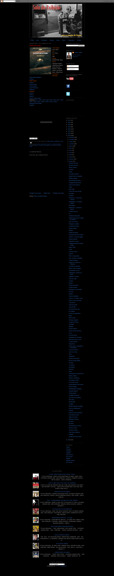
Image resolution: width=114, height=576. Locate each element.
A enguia (71, 281)
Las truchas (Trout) (73, 382)
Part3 (43, 100)
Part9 (30, 101)
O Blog (32, 40)
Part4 (47, 100)
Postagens (71, 66)
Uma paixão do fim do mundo (76, 234)
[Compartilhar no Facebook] (35, 138)
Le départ (71, 404)
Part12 (42, 101)
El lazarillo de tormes (74, 414)
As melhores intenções (74, 266)
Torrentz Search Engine (35, 98)
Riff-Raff (71, 230)
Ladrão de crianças (73, 232)
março (71, 157)
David (70, 371)
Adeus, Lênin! (72, 247)
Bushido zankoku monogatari (76, 406)
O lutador (71, 169)
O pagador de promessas (75, 182)
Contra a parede (73, 228)
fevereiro (71, 159)
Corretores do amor (62, 552)
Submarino (32, 89)
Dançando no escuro (74, 241)
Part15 (55, 101)
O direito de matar (73, 430)
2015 (69, 124)
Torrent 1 (31, 93)
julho (70, 148)
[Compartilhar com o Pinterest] (36, 138)
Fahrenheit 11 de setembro (75, 289)
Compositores (71, 40)
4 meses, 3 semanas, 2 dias (76, 298)
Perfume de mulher (73, 285)
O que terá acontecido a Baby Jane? (62, 474)
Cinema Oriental (33, 145)
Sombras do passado (74, 358)
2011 (69, 133)
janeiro (71, 161)
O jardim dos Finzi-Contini (75, 436)
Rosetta (71, 283)
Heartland (71, 369)
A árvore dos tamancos (74, 184)
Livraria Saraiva (33, 86)
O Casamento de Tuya (74, 309)
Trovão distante (72, 393)
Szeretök (71, 362)
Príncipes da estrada (62, 491)
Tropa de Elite (72, 307)
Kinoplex (68, 458)
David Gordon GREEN (62, 535)
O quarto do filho (73, 287)
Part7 (58, 100)
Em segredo (72, 311)
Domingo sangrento (73, 320)
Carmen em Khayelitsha (74, 313)
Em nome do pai (73, 335)
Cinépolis (68, 452)
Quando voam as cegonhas (75, 176)
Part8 (61, 100)
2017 (69, 120)
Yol (69, 213)
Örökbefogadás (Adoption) (75, 388)
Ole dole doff (72, 401)
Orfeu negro (72, 189)
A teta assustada (73, 304)
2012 (69, 131)
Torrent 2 (31, 94)
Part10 (34, 101)
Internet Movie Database (35, 77)
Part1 (36, 100)
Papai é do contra (73, 417)
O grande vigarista (73, 391)
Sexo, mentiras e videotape (75, 258)
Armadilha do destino (74, 395)
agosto (71, 146)
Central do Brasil (73, 328)
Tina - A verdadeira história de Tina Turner (62, 500)
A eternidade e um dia (74, 270)
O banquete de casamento (75, 337)
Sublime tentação (73, 178)
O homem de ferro (73, 211)
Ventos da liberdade (73, 296)
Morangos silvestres (74, 419)
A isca (70, 333)
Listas (37, 40)
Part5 (51, 100)
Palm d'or (53, 145)
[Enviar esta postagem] (30, 142)
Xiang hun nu (72, 343)
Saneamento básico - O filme (62, 517)
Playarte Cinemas (70, 460)
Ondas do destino (73, 239)
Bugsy (70, 315)
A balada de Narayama (74, 215)
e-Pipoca (31, 79)
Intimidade (71, 324)
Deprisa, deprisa (73, 375)
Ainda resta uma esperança (75, 412)
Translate (63, 566)
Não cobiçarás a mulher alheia (62, 526)
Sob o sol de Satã (73, 221)
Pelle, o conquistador (74, 256)
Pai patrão (71, 193)
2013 (69, 129)
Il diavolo (71, 410)
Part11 (38, 101)
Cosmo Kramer (78, 52)
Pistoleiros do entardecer (62, 509)
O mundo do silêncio (74, 174)
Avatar (70, 187)
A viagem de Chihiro (74, 322)
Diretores (52, 40)
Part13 (47, 101)
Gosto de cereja (35, 45)
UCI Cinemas (69, 462)
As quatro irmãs (62, 543)
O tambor (71, 195)
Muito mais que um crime (75, 339)
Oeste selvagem (73, 386)
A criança (71, 291)
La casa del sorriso (73, 349)
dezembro (71, 137)
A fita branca (72, 302)
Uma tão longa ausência (75, 180)
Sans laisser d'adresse (74, 432)
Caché (70, 249)
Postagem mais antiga (58, 193)
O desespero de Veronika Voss (76, 373)
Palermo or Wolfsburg (74, 378)
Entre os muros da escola (75, 300)
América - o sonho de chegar (76, 237)
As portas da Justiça (74, 226)
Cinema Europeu (56, 144)
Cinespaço (68, 451)
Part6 (54, 100)
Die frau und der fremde (74, 360)
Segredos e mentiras (74, 276)
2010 (69, 135)
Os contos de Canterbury (75, 397)
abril (70, 154)
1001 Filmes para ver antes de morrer (62, 483)
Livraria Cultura (33, 84)
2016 (69, 122)
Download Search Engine (35, 103)
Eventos (79, 40)
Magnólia (71, 326)
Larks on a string (73, 352)
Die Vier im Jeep (73, 428)
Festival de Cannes (44, 145)
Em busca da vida (73, 165)
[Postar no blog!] (32, 138)
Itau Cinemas (69, 456)
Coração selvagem (73, 260)
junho (70, 150)
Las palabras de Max (74, 380)
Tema (70, 354)
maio (70, 152)
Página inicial (47, 193)
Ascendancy (72, 367)
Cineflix (68, 447)
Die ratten (71, 423)
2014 (69, 126)
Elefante (71, 294)
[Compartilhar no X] (33, 138)
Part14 (51, 101)
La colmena (71, 365)
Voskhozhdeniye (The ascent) (76, 384)
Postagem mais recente (35, 193)
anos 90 (49, 144)
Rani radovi (71, 399)
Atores (58, 40)
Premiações (44, 40)
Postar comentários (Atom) (40, 196)
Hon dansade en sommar (75, 425)
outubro (71, 141)
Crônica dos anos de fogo (75, 191)
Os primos (71, 421)
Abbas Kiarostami (42, 144)
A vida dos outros (73, 251)
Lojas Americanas (33, 87)
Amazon (31, 82)
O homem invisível (73, 163)
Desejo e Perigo (73, 167)
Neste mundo (72, 317)
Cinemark (68, 449)
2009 (69, 439)
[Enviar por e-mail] (30, 138)
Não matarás (72, 205)
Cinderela (71, 434)
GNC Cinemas (69, 454)
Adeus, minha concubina (75, 268)
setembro (71, 143)
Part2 (40, 100)
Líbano (70, 171)
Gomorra (71, 253)
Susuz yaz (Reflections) (74, 408)
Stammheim (72, 356)
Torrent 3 (31, 96)
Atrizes (63, 40)
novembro (71, 139)
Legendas (31, 105)
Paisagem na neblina (74, 224)
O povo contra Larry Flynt (75, 330)
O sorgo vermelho (73, 341)
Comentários (71, 69)
